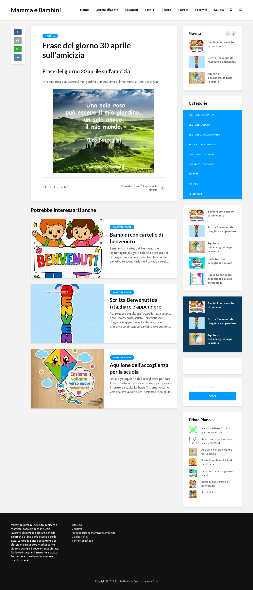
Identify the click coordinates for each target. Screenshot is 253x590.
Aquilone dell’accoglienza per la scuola (139, 368)
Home (84, 10)
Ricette (166, 10)
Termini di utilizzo (82, 540)
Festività (201, 10)
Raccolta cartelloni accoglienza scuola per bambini (220, 278)
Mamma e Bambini (36, 9)
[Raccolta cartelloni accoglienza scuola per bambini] (197, 278)
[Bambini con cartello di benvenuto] (67, 248)
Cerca (212, 396)
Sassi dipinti (208, 492)
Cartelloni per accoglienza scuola (220, 261)
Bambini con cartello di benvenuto (136, 238)
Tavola (149, 10)
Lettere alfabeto (107, 10)
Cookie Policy (80, 536)
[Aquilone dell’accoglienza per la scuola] (67, 378)
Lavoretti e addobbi (122, 227)
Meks (130, 581)
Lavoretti (131, 10)
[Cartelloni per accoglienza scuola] (197, 262)
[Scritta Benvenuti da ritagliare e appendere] (67, 313)
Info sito (77, 525)
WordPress (152, 581)
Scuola (219, 10)
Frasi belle (50, 36)
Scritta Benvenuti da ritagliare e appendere (135, 303)
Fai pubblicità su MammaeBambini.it (93, 532)
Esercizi (183, 10)
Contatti (77, 529)
